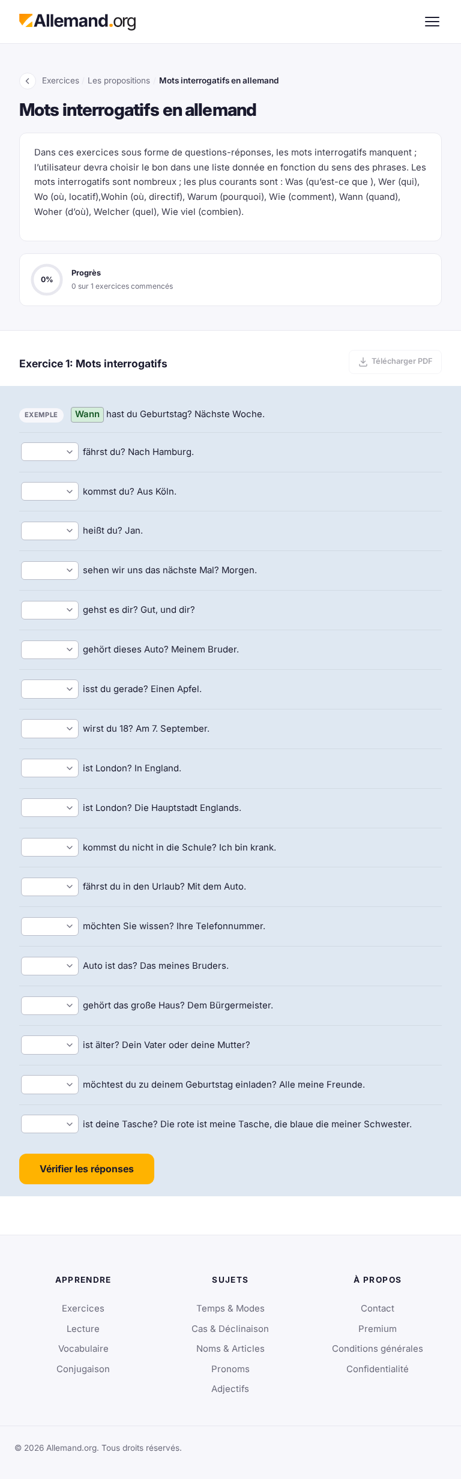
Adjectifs (230, 1389)
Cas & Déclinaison (230, 1329)
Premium (377, 1329)
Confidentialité (377, 1369)
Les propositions (119, 80)
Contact (377, 1308)
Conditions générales (377, 1348)
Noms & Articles (230, 1348)
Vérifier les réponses (87, 1169)
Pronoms (230, 1369)
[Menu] (432, 21)
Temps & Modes (230, 1308)
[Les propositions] (27, 81)
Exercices (60, 80)
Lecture (83, 1329)
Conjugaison (83, 1369)
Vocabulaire (83, 1348)
